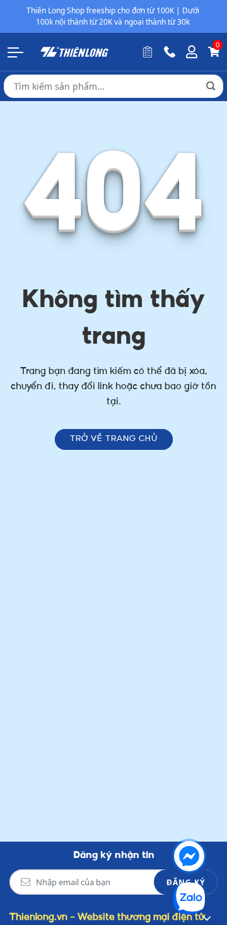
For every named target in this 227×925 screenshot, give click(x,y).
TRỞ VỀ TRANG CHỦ (114, 439)
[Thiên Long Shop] (74, 51)
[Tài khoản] (192, 51)
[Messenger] (189, 856)
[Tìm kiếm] (210, 86)
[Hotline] (169, 51)
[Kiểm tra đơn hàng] (147, 51)
